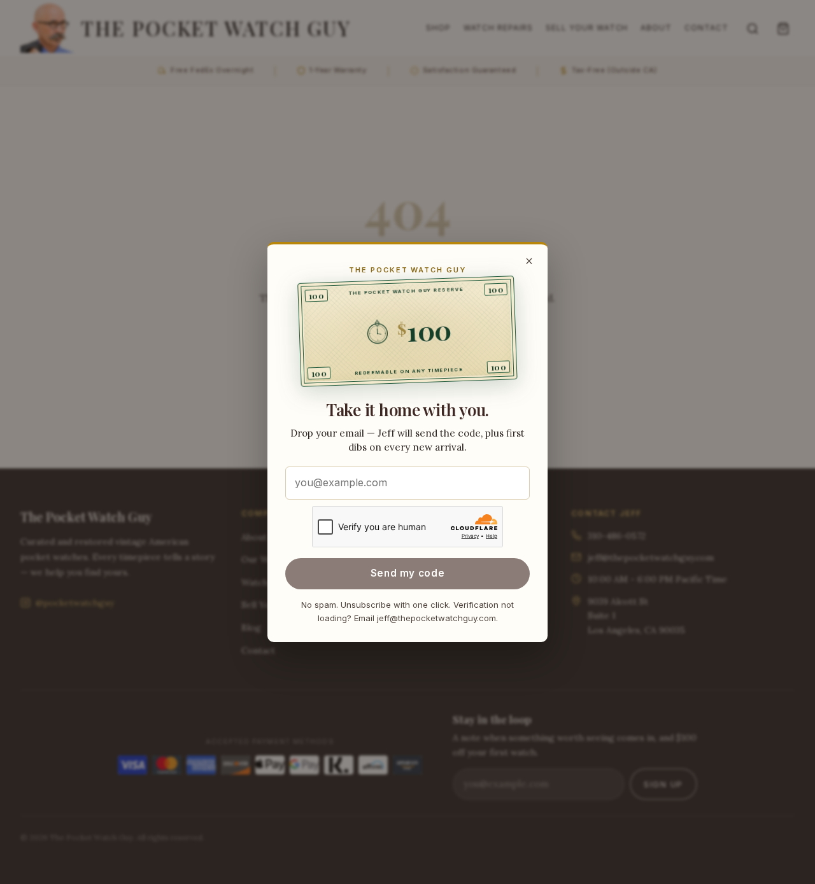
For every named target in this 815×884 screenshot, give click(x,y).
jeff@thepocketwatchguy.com (436, 618)
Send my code (407, 573)
